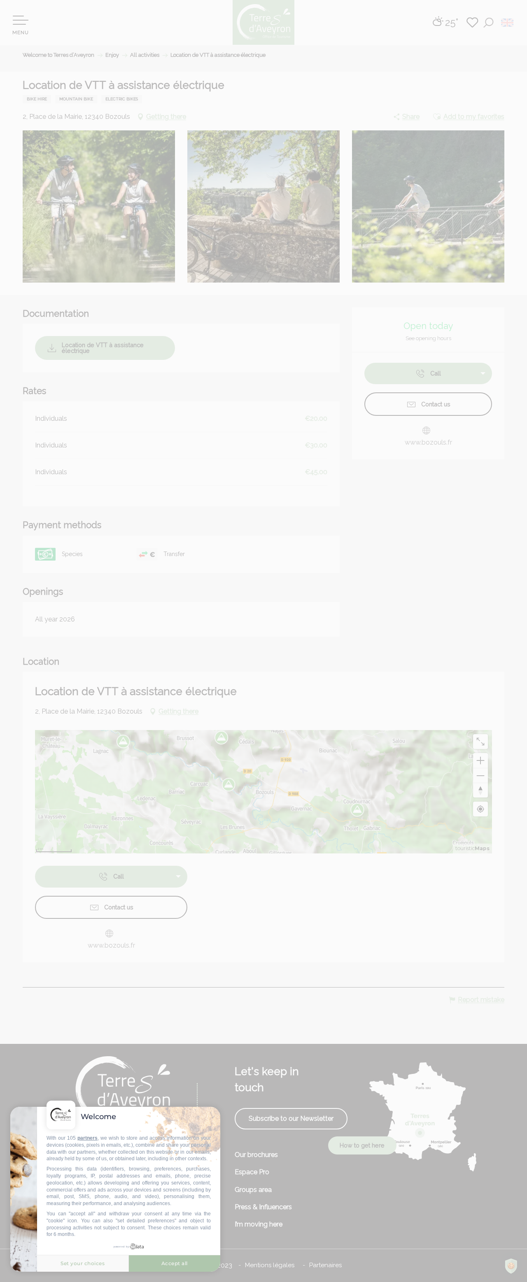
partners (87, 1138)
